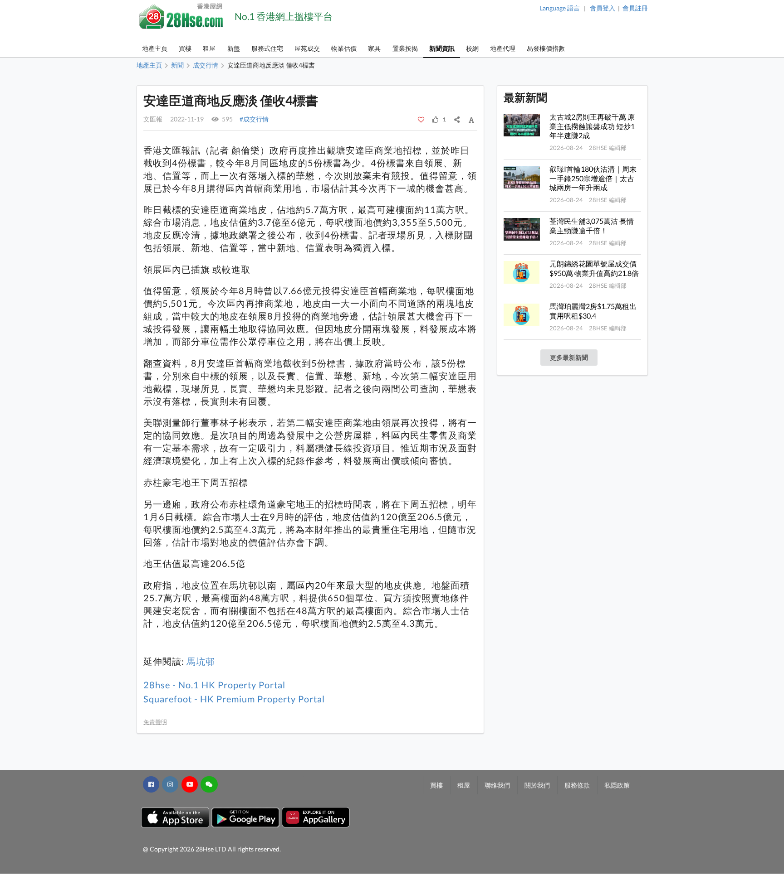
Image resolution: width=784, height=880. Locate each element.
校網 (472, 48)
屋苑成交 (307, 48)
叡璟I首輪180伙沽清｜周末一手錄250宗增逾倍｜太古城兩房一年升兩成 (593, 178)
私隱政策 (617, 785)
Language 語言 (559, 8)
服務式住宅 (267, 48)
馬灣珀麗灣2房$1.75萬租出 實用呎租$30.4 (593, 311)
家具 (374, 48)
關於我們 (537, 785)
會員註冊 (635, 8)
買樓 (185, 48)
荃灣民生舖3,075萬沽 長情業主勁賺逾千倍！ (591, 226)
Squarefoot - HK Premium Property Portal (234, 699)
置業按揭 (405, 48)
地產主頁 (154, 48)
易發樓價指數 (546, 48)
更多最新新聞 (569, 357)
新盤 (233, 48)
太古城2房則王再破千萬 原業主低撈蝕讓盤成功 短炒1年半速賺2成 (592, 126)
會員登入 (602, 8)
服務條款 (577, 785)
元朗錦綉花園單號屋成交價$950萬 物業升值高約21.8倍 (594, 268)
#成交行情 (254, 119)
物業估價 (344, 48)
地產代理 (502, 48)
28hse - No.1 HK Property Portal (214, 685)
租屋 (209, 48)
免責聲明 (155, 722)
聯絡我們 (497, 785)
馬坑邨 (200, 661)
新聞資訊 (442, 48)
